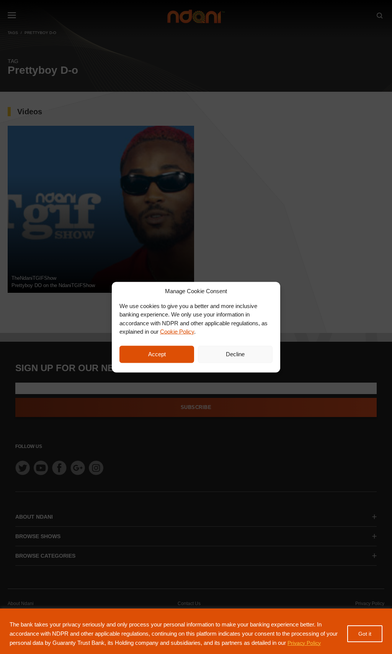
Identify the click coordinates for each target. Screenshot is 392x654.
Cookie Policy (177, 331)
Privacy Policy (304, 643)
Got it (364, 634)
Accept (157, 354)
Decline (235, 354)
